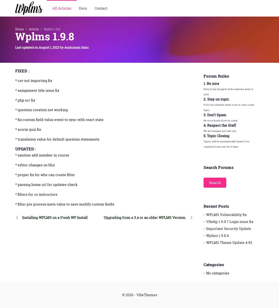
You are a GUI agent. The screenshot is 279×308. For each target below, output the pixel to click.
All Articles (61, 8)
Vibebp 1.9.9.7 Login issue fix (229, 221)
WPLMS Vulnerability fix (226, 214)
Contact (101, 8)
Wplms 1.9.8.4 (217, 235)
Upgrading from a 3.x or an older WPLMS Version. (145, 217)
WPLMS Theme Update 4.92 (229, 242)
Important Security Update (228, 228)
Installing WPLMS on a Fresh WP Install (55, 217)
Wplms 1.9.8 (44, 36)
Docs (83, 8)
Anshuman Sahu (76, 47)
